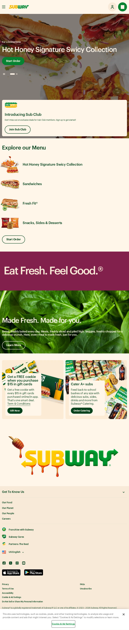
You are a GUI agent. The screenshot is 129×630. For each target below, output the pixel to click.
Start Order (13, 61)
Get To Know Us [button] (13, 491)
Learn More (13, 345)
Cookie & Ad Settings (11, 597)
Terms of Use (8, 589)
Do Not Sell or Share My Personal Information (22, 602)
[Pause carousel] (4, 74)
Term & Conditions (18, 403)
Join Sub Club (17, 129)
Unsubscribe (86, 589)
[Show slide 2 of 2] (16, 74)
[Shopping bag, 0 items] (122, 6)
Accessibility (7, 593)
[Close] (123, 614)
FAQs (82, 584)
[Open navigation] (3, 7)
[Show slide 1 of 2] (12, 74)
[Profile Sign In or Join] (112, 6)
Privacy (5, 584)
